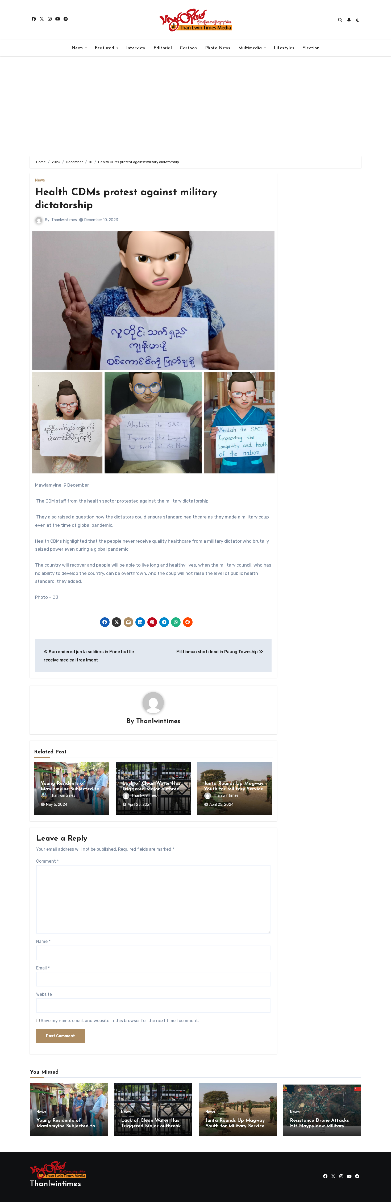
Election (310, 48)
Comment (47, 861)
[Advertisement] (195, 106)
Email (43, 968)
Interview (135, 48)
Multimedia (251, 48)
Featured (105, 48)
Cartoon (188, 48)
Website (44, 994)
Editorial (162, 48)
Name (43, 941)
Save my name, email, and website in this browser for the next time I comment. (120, 1020)
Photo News (217, 48)
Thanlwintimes (64, 220)
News (78, 48)
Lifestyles (284, 48)
